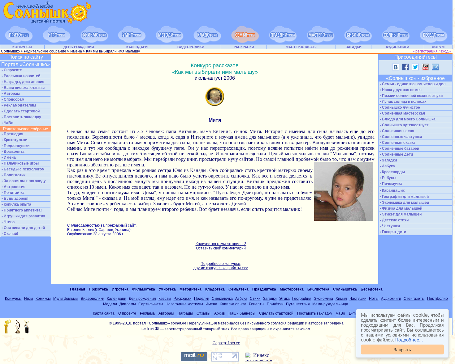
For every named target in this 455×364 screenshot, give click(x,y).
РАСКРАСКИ (244, 47)
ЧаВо (340, 313)
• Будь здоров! (14, 198)
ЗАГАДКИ (354, 47)
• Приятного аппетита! (21, 210)
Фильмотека (143, 289)
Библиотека (318, 289)
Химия (341, 298)
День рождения (142, 298)
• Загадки (388, 160)
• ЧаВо (7, 123)
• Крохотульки (14, 140)
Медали (110, 304)
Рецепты (256, 304)
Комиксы (43, 298)
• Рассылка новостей (20, 76)
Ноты (374, 298)
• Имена (8, 157)
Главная (77, 289)
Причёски (275, 304)
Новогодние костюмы (184, 304)
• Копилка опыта (16, 204)
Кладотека (215, 289)
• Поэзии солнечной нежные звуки (411, 96)
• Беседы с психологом (23, 169)
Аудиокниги (391, 298)
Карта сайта (104, 313)
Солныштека (345, 289)
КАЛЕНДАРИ (137, 47)
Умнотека (167, 289)
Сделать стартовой (276, 313)
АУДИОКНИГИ (397, 47)
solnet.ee (178, 323)
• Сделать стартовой (20, 111)
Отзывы (203, 313)
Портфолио (437, 298)
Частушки (357, 298)
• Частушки (389, 226)
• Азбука (387, 166)
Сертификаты (150, 304)
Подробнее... (409, 339)
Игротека (120, 289)
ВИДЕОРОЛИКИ (190, 47)
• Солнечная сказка (397, 142)
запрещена (333, 323)
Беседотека (372, 289)
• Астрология (13, 187)
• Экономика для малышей (404, 202)
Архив (219, 313)
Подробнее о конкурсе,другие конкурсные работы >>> (220, 265)
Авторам (166, 313)
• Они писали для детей (23, 228)
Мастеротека (292, 289)
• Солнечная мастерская (402, 113)
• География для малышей (404, 197)
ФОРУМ (438, 47)
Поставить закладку (314, 313)
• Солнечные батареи (399, 148)
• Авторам (10, 93)
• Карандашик (392, 190)
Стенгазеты (414, 298)
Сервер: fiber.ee (226, 343)
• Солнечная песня (396, 131)
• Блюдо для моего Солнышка (407, 119)
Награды (185, 313)
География (301, 298)
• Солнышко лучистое (399, 107)
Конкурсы (13, 298)
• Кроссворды (392, 172)
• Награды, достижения (22, 82)
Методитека (191, 289)
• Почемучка (390, 184)
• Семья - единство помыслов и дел (412, 84)
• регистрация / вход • (432, 51)
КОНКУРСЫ (22, 47)
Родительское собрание (45, 51)
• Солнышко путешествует (404, 125)
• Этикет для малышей (400, 214)
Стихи (255, 298)
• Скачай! (9, 234)
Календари (116, 298)
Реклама (147, 313)
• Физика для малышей (400, 208)
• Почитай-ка (12, 192)
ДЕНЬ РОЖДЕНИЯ (78, 47)
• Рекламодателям (18, 105)
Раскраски (183, 298)
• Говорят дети (392, 232)
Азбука (241, 298)
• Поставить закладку (21, 117)
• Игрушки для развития (23, 216)
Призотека (98, 289)
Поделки (201, 298)
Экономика (323, 298)
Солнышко (10, 51)
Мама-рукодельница (330, 304)
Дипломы (127, 304)
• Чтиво (8, 222)
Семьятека (238, 289)
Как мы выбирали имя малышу (113, 51)
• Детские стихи (394, 220)
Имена (76, 51)
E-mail (354, 313)
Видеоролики (92, 298)
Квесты (164, 298)
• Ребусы (387, 178)
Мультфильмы (65, 298)
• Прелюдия (12, 134)
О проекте (127, 313)
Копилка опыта (233, 304)
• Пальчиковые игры (20, 163)
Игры (28, 298)
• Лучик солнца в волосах (403, 101)
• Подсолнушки (15, 146)
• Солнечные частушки (400, 137)
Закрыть (402, 349)
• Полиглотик (13, 175)
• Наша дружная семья (400, 90)
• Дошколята (12, 151)
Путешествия (298, 304)
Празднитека (264, 289)
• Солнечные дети (396, 154)
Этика (284, 298)
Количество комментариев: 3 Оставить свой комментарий (221, 246)
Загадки (270, 298)
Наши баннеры (241, 313)
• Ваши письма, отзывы (23, 88)
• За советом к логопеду (23, 181)
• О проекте (11, 70)
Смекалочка (222, 298)
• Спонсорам (12, 99)
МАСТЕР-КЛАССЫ (301, 47)
